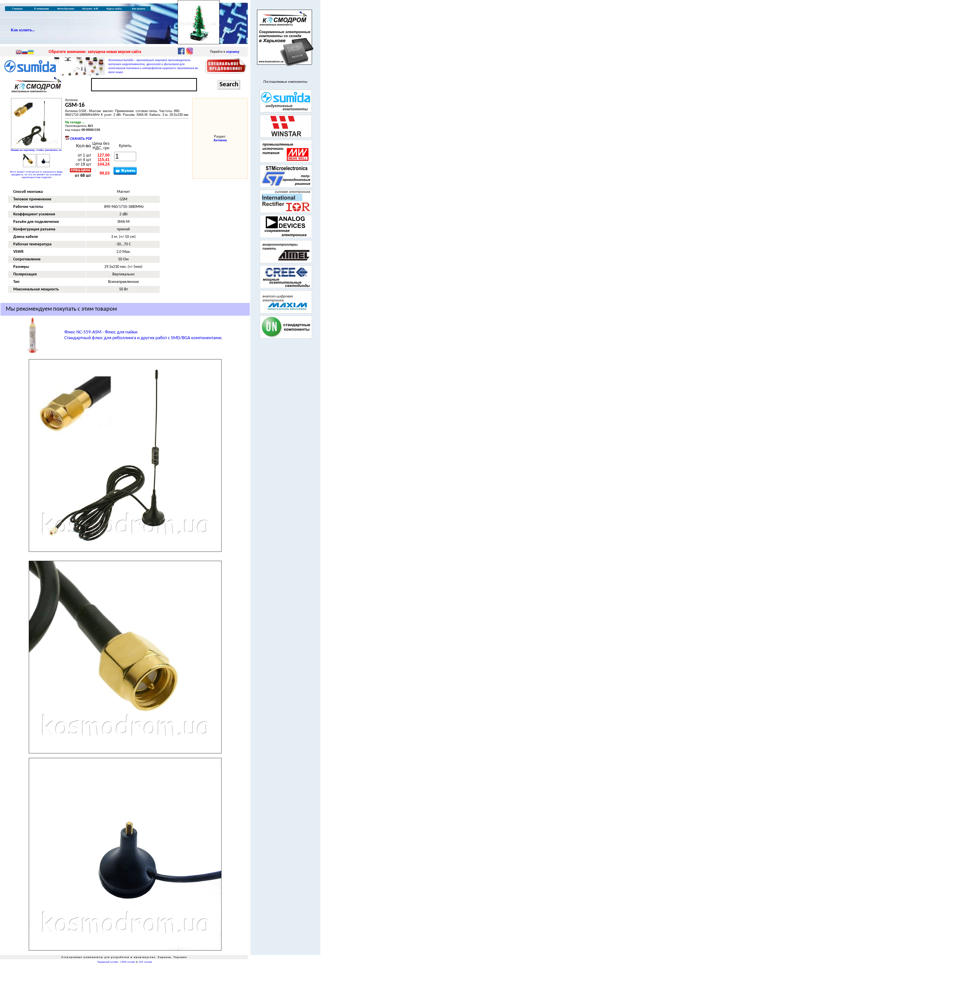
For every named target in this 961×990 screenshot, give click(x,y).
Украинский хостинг (107, 961)
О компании (41, 8)
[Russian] (25, 52)
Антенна (220, 140)
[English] (19, 52)
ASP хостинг (145, 961)
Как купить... (23, 30)
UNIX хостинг (127, 961)
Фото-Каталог (65, 8)
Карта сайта (114, 8)
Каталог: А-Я (90, 8)
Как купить (138, 8)
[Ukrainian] (31, 52)
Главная (17, 8)
